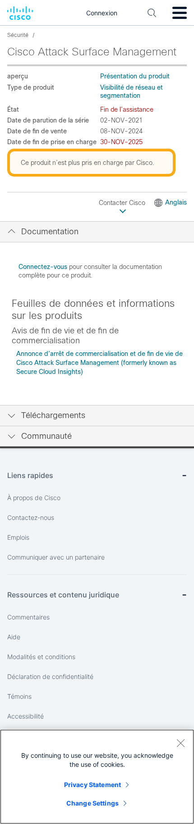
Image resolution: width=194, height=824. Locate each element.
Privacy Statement (92, 784)
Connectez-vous (42, 266)
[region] (97, 776)
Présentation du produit (135, 76)
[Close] (180, 742)
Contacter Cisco (123, 202)
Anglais (176, 202)
